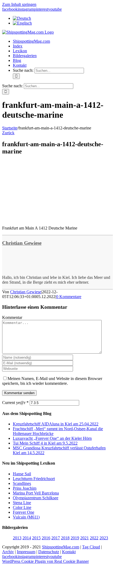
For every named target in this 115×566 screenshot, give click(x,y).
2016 (46, 538)
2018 (65, 538)
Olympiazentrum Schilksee (35, 498)
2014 (26, 538)
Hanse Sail (22, 474)
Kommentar (12, 317)
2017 (55, 538)
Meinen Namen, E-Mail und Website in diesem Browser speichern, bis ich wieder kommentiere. (52, 381)
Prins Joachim (24, 488)
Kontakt (69, 551)
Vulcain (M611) (26, 517)
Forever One (23, 512)
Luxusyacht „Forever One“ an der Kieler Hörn (52, 438)
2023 (103, 538)
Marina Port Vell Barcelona (36, 493)
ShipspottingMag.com (60, 547)
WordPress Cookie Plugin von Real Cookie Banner (45, 561)
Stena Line (22, 502)
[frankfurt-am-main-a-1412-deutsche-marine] (42, 219)
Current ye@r (15, 402)
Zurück (8, 132)
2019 (75, 538)
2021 (84, 538)
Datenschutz (48, 551)
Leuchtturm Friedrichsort (34, 478)
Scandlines (22, 483)
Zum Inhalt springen (19, 4)
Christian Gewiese (21, 243)
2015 (36, 538)
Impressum (26, 551)
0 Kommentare (68, 296)
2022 (94, 538)
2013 (17, 538)
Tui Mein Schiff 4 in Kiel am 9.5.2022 (45, 443)
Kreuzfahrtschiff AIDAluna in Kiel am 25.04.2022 (55, 424)
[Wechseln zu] (22, 18)
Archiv (8, 551)
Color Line (22, 507)
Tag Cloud (91, 547)
